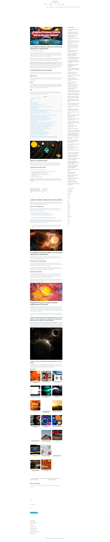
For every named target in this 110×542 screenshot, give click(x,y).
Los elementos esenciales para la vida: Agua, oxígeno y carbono (73, 178)
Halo (31, 101)
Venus (68, 225)
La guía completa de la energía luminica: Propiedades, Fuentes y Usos (73, 156)
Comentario (32, 487)
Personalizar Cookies (33, 526)
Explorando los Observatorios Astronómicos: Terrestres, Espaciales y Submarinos (73, 79)
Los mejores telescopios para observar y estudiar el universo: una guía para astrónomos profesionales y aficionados (73, 134)
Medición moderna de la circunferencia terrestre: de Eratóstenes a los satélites (73, 97)
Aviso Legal (31, 524)
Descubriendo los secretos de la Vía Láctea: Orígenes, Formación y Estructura (41, 125)
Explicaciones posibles (34, 108)
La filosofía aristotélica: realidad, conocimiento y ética (72, 126)
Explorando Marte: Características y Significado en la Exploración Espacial (41, 126)
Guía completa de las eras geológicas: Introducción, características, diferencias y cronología (74, 69)
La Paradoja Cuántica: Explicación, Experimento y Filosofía (72, 36)
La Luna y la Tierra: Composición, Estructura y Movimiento (72, 83)
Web (30, 508)
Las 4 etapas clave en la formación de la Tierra (73, 150)
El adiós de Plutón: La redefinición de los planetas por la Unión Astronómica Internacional (43, 124)
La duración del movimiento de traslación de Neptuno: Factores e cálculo (41, 119)
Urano (68, 223)
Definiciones (69, 193)
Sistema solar (36, 50)
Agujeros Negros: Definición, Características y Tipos (72, 173)
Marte (68, 202)
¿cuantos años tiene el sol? (34, 121)
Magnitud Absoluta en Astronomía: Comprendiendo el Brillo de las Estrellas (41, 118)
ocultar (48, 96)
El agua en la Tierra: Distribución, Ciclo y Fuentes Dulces (73, 138)
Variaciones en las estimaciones (35, 107)
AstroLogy (55, 1)
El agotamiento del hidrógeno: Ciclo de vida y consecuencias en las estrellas (73, 110)
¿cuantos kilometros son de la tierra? (73, 128)
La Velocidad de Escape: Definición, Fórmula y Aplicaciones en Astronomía (73, 33)
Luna (68, 200)
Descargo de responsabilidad (34, 531)
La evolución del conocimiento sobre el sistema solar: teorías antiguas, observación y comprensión (73, 54)
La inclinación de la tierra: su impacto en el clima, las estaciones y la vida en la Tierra (74, 131)
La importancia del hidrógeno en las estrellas (73, 48)
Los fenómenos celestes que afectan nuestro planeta (73, 30)
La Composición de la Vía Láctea (35, 98)
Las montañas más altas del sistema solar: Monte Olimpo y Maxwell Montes (41, 128)
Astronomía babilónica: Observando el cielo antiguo (73, 38)
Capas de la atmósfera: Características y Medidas (73, 170)
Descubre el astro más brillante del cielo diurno (37, 129)
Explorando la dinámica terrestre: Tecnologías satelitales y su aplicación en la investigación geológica (73, 162)
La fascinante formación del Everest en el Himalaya (73, 107)
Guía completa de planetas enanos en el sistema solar (38, 120)
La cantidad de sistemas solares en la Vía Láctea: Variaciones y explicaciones (41, 106)
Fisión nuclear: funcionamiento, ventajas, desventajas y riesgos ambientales (73, 153)
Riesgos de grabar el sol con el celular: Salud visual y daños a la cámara (73, 85)
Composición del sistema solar (35, 103)
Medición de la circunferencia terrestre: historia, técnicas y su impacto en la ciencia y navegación (73, 141)
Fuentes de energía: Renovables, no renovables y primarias (73, 176)
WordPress (62, 538)
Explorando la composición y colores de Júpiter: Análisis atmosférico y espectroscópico (73, 115)
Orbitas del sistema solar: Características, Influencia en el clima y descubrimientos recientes (43, 122)
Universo (69, 221)
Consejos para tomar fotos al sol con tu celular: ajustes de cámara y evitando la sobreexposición (73, 41)
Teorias (69, 218)
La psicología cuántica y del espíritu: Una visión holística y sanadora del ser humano (74, 91)
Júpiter (69, 198)
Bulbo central (32, 99)
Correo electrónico (33, 504)
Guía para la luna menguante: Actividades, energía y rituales (74, 184)
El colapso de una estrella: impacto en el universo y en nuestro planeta (73, 159)
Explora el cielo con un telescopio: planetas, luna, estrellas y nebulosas (73, 45)
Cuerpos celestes (70, 191)
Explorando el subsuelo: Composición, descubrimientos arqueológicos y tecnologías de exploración (73, 166)
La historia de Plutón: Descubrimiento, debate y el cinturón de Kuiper (73, 51)
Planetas (69, 209)
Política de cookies (32, 533)
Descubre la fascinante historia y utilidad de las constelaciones (73, 119)
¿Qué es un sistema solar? (34, 102)
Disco (31, 100)
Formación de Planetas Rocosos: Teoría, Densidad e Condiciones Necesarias (73, 104)
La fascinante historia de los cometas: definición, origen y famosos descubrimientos (73, 65)
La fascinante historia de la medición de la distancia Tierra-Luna (74, 145)
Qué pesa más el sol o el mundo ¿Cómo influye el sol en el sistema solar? (41, 123)
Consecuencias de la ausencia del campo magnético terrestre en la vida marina (73, 58)
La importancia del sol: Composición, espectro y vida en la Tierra (39, 127)
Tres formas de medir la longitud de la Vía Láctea (37, 130)
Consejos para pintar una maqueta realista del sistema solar (74, 76)
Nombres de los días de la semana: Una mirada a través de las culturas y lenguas (73, 94)
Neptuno (69, 207)
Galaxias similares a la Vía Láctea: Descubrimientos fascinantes (72, 73)
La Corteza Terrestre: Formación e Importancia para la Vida (72, 88)
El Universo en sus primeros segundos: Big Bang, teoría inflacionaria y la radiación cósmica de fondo (74, 122)
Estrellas (69, 195)
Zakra (59, 538)
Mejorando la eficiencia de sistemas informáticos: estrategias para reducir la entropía (73, 100)
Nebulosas (69, 205)
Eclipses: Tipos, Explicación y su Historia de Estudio (73, 112)
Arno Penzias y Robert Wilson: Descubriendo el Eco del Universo (72, 181)
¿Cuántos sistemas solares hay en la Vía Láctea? (37, 104)
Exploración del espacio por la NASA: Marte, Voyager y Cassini (73, 147)
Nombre (31, 500)
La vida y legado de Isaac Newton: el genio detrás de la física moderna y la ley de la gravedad (73, 61)
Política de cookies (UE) (33, 528)
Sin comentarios (41, 50)
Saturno (69, 214)
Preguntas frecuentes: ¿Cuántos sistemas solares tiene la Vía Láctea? (40, 109)
